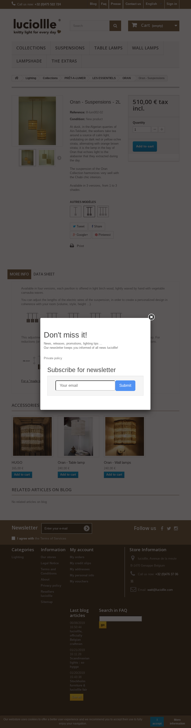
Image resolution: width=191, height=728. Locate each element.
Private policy (53, 358)
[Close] (151, 317)
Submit (125, 385)
